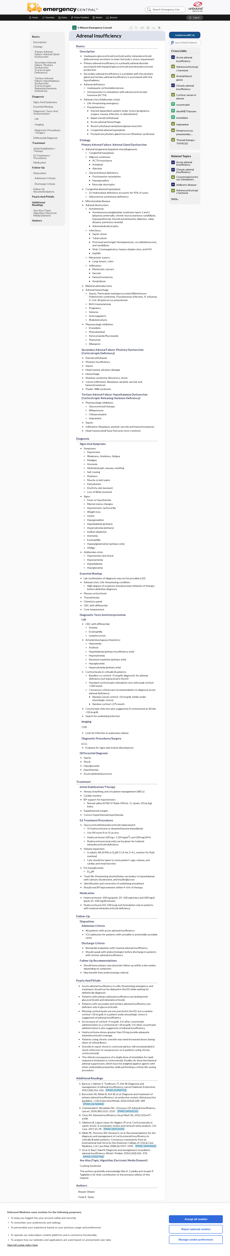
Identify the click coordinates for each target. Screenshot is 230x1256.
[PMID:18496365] (146, 1146)
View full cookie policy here (22, 1245)
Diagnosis (38, 96)
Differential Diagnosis (45, 137)
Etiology (38, 46)
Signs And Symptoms (45, 102)
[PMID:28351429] (114, 1128)
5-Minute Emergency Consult (94, 27)
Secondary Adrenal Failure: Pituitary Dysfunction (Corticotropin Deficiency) (45, 67)
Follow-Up (38, 167)
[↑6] (184, 35)
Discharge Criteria (45, 183)
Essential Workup (43, 106)
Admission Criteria (45, 178)
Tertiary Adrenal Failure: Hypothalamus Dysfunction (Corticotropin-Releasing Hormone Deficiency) (47, 84)
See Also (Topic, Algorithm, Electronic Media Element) (45, 213)
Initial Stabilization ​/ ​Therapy (44, 149)
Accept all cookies (196, 1219)
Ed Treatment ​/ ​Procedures (42, 156)
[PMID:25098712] (116, 1090)
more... (174, 198)
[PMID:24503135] (128, 1111)
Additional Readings (38, 203)
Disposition (39, 173)
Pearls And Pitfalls (43, 196)
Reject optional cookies (196, 1229)
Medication (39, 162)
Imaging (39, 124)
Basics (36, 36)
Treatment (38, 142)
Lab (37, 118)
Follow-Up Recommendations (43, 190)
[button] (112, 18)
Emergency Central (72, 7)
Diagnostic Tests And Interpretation (45, 112)
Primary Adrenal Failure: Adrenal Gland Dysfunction (47, 54)
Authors (37, 220)
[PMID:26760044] (93, 1103)
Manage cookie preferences (196, 1239)
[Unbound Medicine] (196, 6)
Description (40, 42)
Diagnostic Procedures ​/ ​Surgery (47, 131)
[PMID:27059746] (93, 1156)
